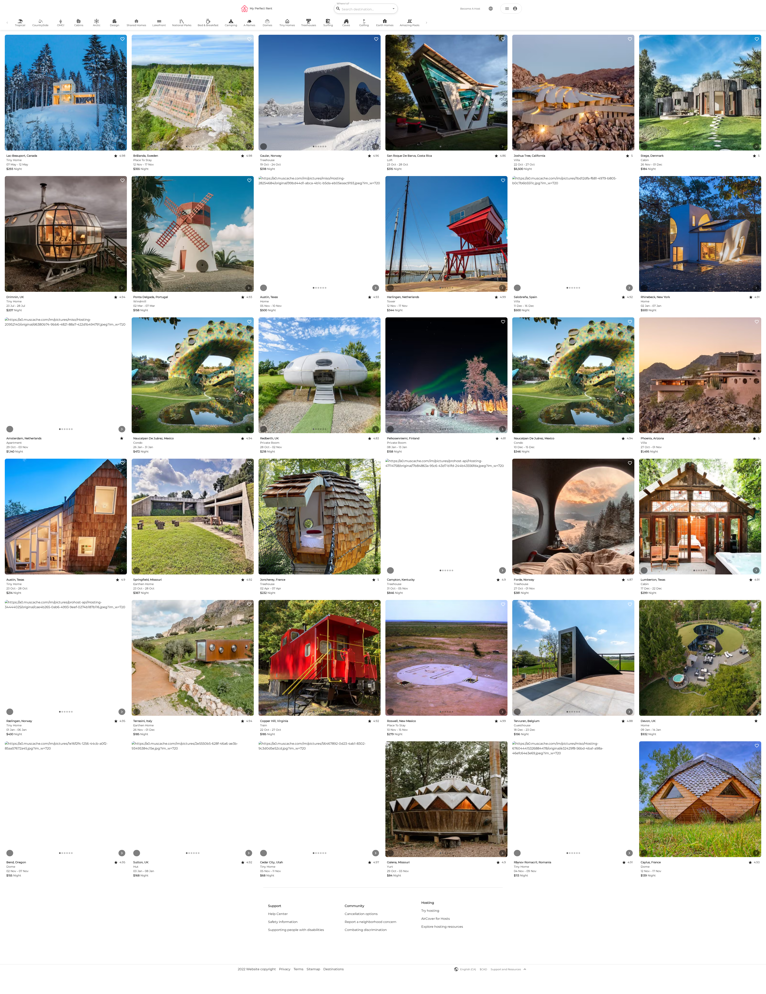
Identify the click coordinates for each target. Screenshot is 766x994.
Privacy (284, 969)
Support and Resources (506, 969)
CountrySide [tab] (40, 25)
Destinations (333, 969)
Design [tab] (114, 25)
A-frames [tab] (249, 25)
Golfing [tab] (364, 25)
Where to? (343, 3)
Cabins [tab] (78, 25)
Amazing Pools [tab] (409, 25)
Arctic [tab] (96, 25)
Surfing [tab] (328, 25)
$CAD (483, 969)
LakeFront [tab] (159, 25)
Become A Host (470, 8)
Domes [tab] (267, 25)
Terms (298, 969)
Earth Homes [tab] (384, 25)
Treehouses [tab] (308, 25)
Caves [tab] (346, 25)
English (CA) (468, 969)
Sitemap (313, 969)
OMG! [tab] (60, 25)
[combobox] (365, 9)
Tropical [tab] (20, 25)
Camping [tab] (231, 25)
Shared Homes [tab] (136, 25)
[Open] (393, 8)
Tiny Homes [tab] (287, 25)
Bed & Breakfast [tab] (208, 25)
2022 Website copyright (257, 969)
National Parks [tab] (181, 25)
